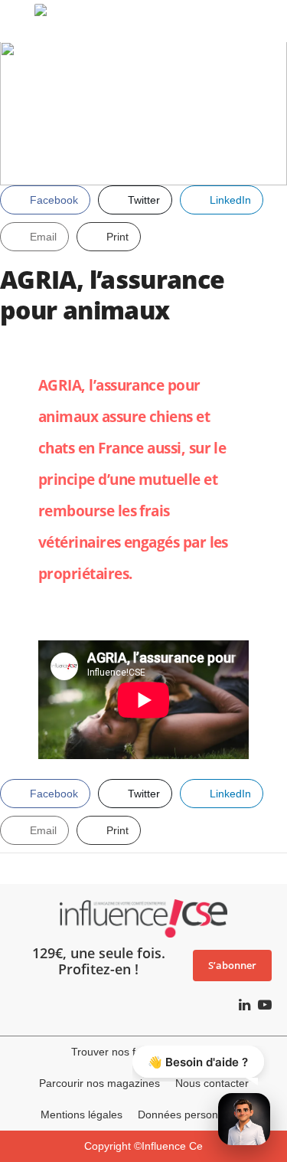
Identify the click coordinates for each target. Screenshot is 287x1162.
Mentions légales (81, 1114)
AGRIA (59, 384)
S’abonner (232, 965)
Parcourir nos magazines (99, 1083)
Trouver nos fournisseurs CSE (144, 1052)
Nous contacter (212, 1083)
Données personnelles (192, 1114)
